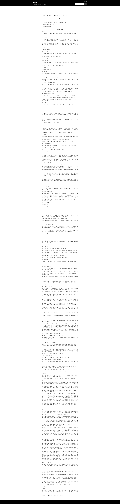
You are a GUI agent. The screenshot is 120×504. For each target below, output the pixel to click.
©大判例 (60, 501)
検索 (86, 3)
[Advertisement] (60, 9)
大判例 (35, 2)
